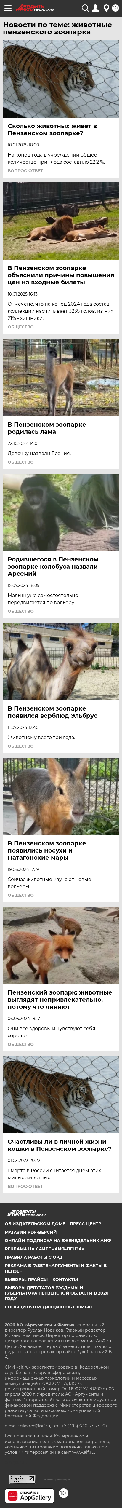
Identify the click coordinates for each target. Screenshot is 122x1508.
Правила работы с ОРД (33, 1257)
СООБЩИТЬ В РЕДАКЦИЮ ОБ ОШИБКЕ (49, 1307)
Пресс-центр (85, 1223)
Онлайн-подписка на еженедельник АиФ (58, 1240)
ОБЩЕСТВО (21, 327)
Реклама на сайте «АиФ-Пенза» (44, 1249)
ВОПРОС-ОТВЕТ (25, 171)
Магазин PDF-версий (31, 1232)
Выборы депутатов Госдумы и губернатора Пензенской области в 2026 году (56, 1293)
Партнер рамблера (56, 1479)
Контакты (65, 1279)
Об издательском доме (35, 1223)
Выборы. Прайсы (26, 1279)
